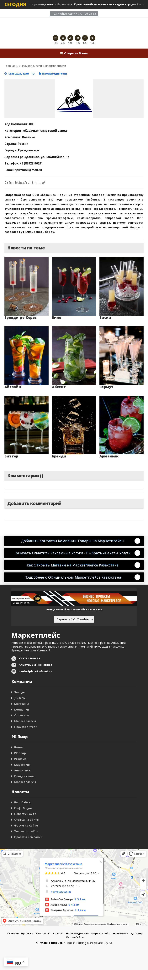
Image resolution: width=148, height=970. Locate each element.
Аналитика (22, 770)
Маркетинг (22, 764)
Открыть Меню (76, 53)
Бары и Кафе (95, 4)
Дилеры (19, 698)
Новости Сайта (25, 814)
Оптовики (21, 715)
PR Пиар (20, 753)
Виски (105, 317)
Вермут (106, 386)
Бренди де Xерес (20, 317)
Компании (21, 709)
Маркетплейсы (25, 721)
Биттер (11, 456)
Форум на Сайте (26, 825)
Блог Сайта (22, 802)
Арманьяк (109, 456)
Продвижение (24, 776)
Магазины (21, 704)
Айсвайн (12, 386)
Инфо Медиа (23, 808)
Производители (54, 73)
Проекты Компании (28, 837)
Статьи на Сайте (26, 819)
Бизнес (19, 747)
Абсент (59, 386)
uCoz (34, 831)
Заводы (19, 692)
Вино (56, 317)
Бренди (59, 456)
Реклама (20, 759)
